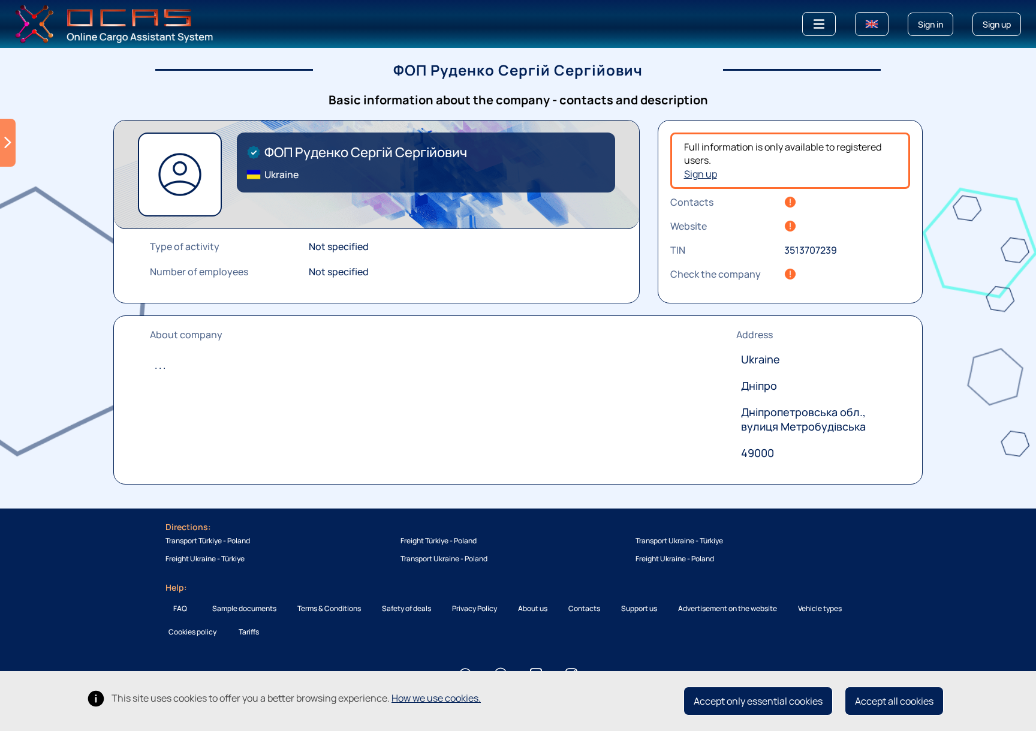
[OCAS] (114, 22)
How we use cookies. (436, 698)
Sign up (700, 174)
